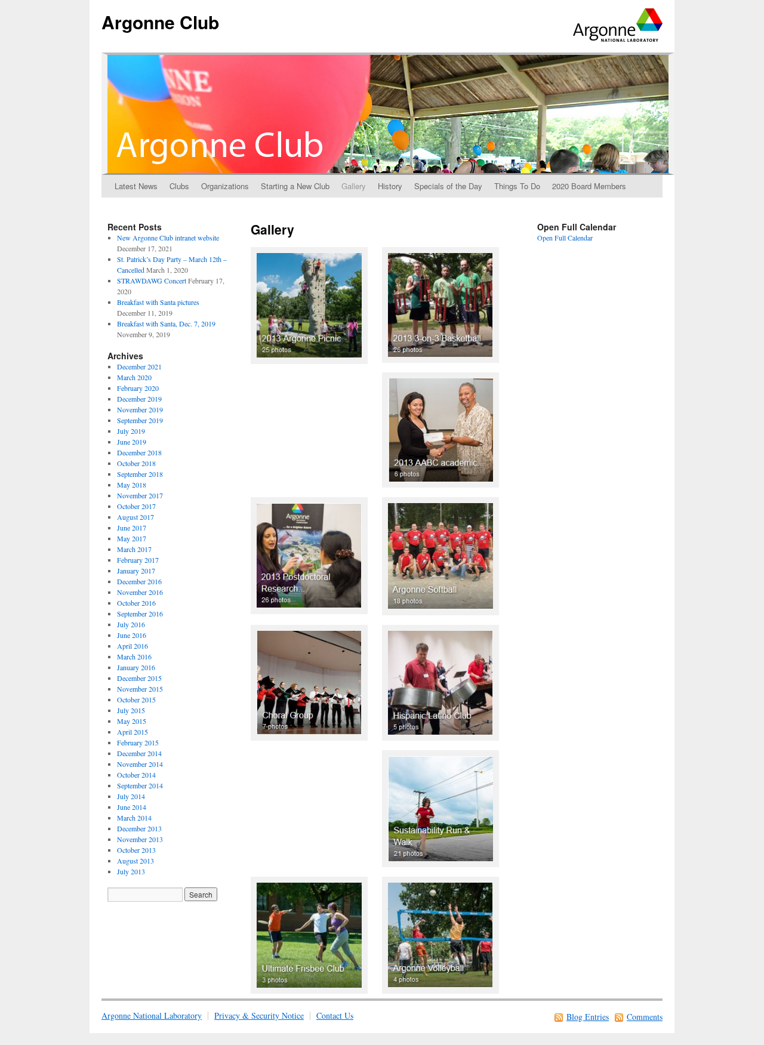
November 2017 (140, 495)
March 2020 (134, 377)
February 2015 (138, 742)
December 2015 (139, 678)
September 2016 (140, 613)
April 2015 (132, 731)
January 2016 (136, 667)
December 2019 (139, 398)
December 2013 (139, 828)
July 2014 (131, 796)
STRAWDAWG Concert (151, 280)
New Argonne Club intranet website (168, 237)
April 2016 (132, 646)
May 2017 (131, 538)
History (390, 186)
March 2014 (134, 817)
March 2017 (134, 549)
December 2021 (139, 366)
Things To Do (517, 186)
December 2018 (139, 452)
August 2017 (135, 517)
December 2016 (139, 581)
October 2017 (136, 506)
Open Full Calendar (565, 237)
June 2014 (131, 807)
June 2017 (131, 527)
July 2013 (131, 871)
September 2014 (140, 785)
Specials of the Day (448, 186)
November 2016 (140, 592)
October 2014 (136, 774)
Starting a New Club (295, 186)
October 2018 (136, 463)
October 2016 (136, 603)
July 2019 (131, 431)
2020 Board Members (589, 186)
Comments (645, 1016)
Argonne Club (160, 22)
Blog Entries (587, 1016)
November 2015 (140, 688)
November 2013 (140, 839)
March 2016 (134, 656)
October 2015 (136, 699)
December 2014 (139, 753)
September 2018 (140, 474)
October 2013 (136, 850)
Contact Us (334, 1015)
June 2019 (131, 441)
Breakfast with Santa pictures (158, 302)
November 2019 (140, 409)
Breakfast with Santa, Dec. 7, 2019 (166, 323)
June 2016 (131, 635)
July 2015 (131, 710)
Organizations (225, 186)
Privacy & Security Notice (259, 1015)
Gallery (353, 186)
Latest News (136, 186)
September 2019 (140, 420)
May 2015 (131, 721)
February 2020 (138, 388)
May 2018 (131, 484)
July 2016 (131, 624)
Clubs (179, 186)
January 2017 (136, 570)
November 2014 (140, 764)
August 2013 (135, 860)
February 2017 (138, 560)
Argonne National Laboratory (151, 1015)
